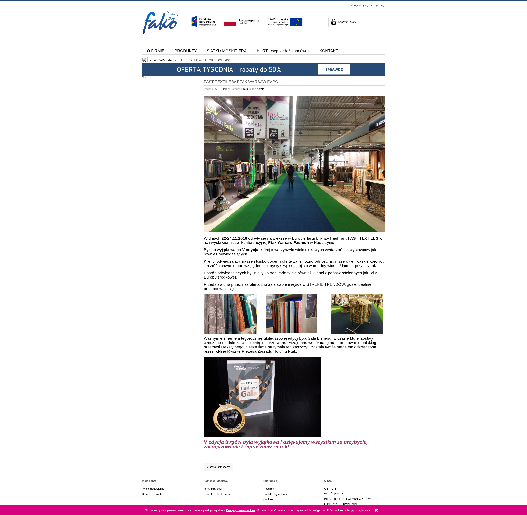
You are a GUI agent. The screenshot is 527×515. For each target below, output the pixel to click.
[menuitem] (156, 50)
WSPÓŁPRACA (333, 494)
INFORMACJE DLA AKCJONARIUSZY (347, 499)
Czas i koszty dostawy (216, 494)
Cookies (268, 499)
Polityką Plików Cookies (240, 510)
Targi (245, 88)
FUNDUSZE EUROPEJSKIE (341, 504)
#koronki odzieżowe (218, 466)
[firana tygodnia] (263, 69)
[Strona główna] (161, 29)
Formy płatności (212, 488)
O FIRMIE (330, 488)
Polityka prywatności (276, 494)
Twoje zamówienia (153, 488)
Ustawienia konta (152, 494)
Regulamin (270, 488)
